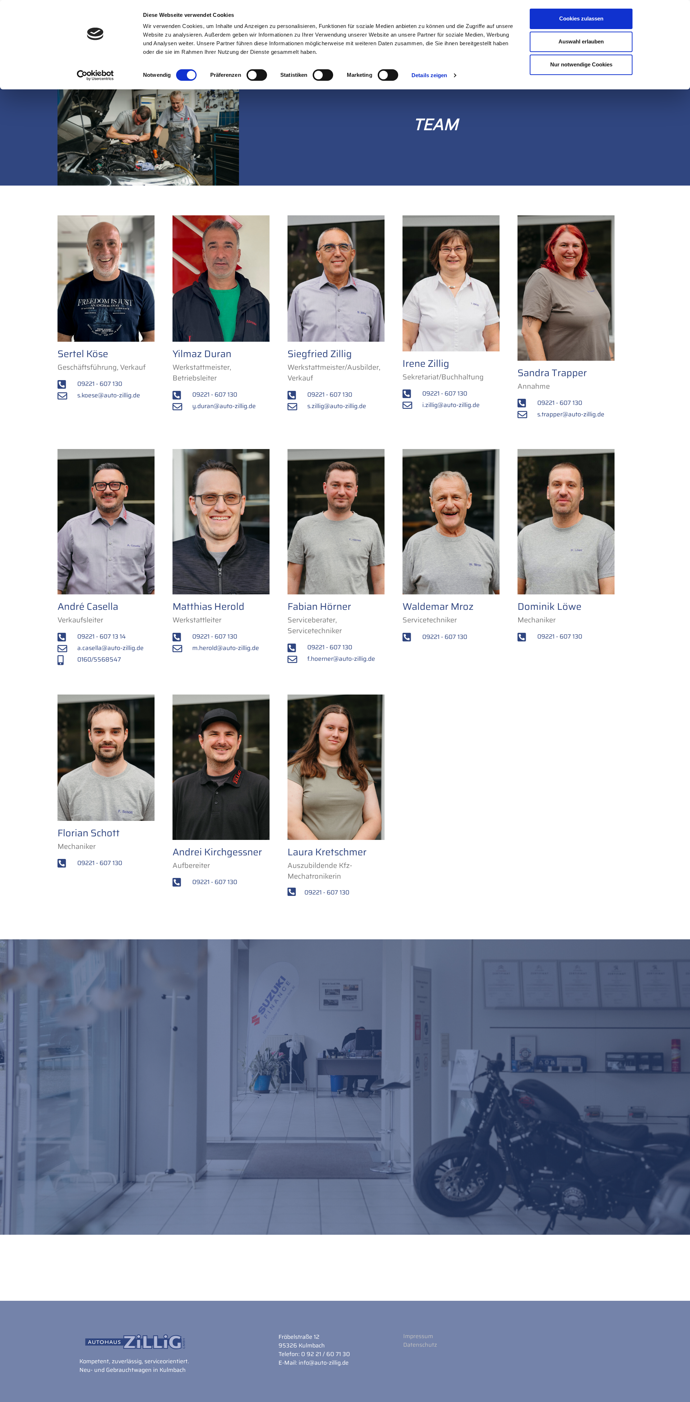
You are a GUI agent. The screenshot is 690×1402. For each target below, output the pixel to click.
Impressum (418, 1336)
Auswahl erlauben (581, 41)
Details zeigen (429, 75)
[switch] (257, 75)
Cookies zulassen (581, 18)
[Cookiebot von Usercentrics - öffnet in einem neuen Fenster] (95, 75)
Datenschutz (420, 1344)
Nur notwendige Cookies (581, 64)
